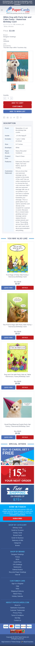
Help (17, 586)
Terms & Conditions (17, 615)
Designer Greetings (9, 36)
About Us (17, 605)
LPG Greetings (17, 564)
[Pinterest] (21, 117)
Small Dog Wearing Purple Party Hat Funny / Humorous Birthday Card (17, 425)
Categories (17, 543)
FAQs (17, 588)
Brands (17, 545)
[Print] (11, 117)
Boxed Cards (17, 535)
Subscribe (17, 518)
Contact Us (17, 620)
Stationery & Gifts (17, 540)
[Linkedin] (17, 117)
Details (25, 287)
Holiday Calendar (17, 596)
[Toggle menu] (2, 10)
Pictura (17, 557)
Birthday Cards (17, 527)
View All (17, 574)
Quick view (8, 287)
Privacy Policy (17, 613)
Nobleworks (17, 567)
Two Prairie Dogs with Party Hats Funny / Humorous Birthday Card (17, 326)
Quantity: (6, 95)
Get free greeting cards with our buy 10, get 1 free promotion (17, 3)
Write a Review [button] (9, 26)
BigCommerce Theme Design (11, 641)
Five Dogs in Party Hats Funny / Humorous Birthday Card (17, 276)
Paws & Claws (20, 156)
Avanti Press (17, 562)
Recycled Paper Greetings (17, 572)
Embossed (19, 161)
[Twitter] (14, 117)
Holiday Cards (17, 533)
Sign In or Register (17, 583)
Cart (33, 10)
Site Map (17, 618)
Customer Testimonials (17, 610)
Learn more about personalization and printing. (23, 228)
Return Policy (17, 593)
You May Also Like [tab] (17, 238)
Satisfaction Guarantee (17, 608)
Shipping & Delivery (17, 591)
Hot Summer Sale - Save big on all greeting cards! (17, 1)
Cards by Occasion (17, 530)
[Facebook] (4, 117)
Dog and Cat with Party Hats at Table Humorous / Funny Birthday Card (17, 375)
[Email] (8, 117)
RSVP (17, 559)
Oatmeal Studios (17, 569)
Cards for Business (17, 538)
